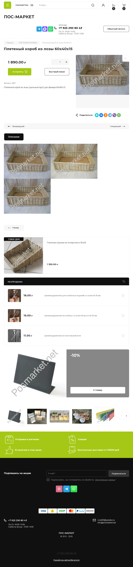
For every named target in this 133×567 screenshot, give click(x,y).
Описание (13, 137)
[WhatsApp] (119, 115)
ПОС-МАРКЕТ (19, 16)
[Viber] (114, 115)
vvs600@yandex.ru (106, 520)
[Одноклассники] (106, 115)
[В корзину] (123, 295)
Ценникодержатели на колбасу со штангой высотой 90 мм (70, 315)
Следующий (115, 126)
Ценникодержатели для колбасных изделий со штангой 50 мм (72, 295)
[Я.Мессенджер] (97, 115)
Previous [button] (121, 416)
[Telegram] (110, 115)
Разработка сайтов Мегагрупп (67, 560)
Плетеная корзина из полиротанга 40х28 (66, 242)
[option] (102, 81)
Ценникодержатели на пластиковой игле (62, 336)
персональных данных (105, 480)
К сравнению (125, 58)
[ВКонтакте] (101, 115)
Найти (93, 5)
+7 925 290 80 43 (70, 28)
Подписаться (119, 473)
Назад (15, 227)
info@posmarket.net (107, 522)
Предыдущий (18, 126)
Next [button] (126, 416)
